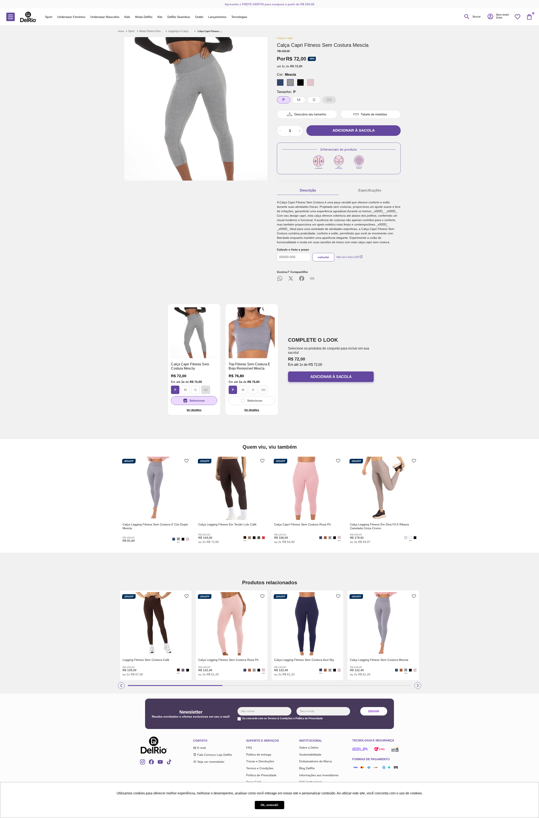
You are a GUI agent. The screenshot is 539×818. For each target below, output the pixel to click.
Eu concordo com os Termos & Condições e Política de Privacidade (282, 718)
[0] (529, 17)
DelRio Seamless (178, 17)
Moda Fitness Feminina (151, 31)
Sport (48, 17)
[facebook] (301, 279)
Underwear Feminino (71, 17)
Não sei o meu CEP (347, 257)
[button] (498, 16)
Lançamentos (217, 17)
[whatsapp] (279, 279)
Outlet (199, 17)
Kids (127, 17)
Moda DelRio (143, 17)
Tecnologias (239, 17)
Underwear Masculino (104, 17)
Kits (159, 17)
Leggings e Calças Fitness (180, 31)
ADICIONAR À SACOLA (331, 376)
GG (206, 389)
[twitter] (290, 279)
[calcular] (323, 257)
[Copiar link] (312, 278)
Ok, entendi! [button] (269, 805)
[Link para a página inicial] (121, 31)
